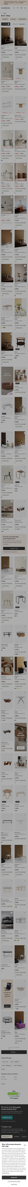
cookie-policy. (5, 1173)
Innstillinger (14, 1184)
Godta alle (14, 1177)
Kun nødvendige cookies (14, 1181)
